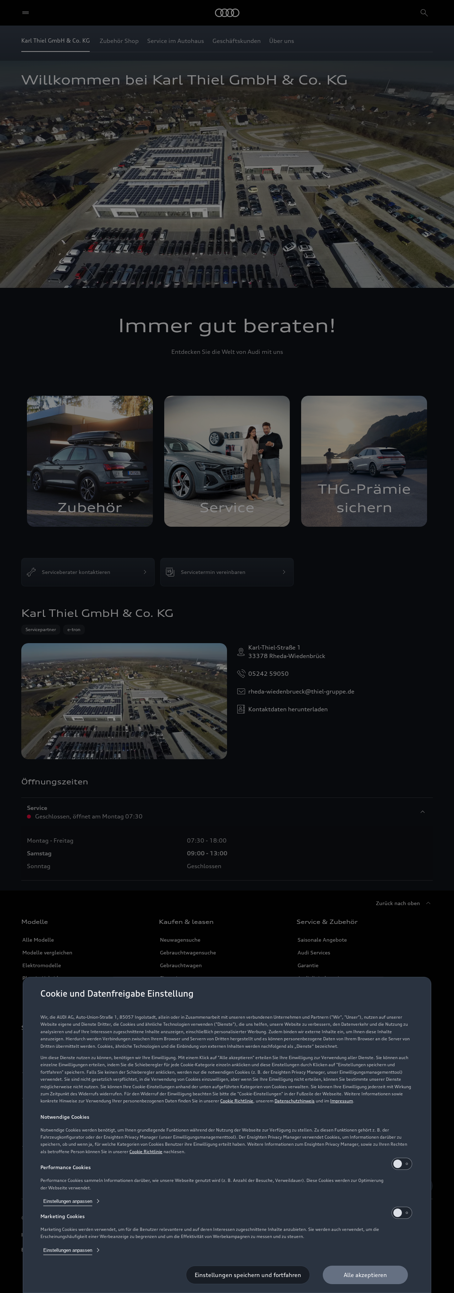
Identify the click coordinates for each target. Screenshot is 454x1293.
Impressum (341, 1100)
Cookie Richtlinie (236, 1100)
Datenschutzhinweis (295, 1100)
